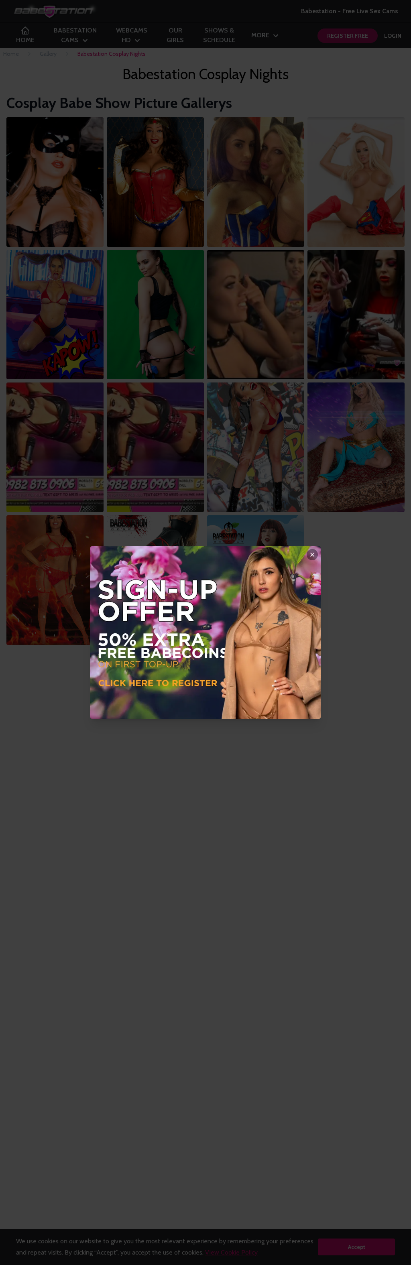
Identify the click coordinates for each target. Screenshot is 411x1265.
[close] (312, 554)
